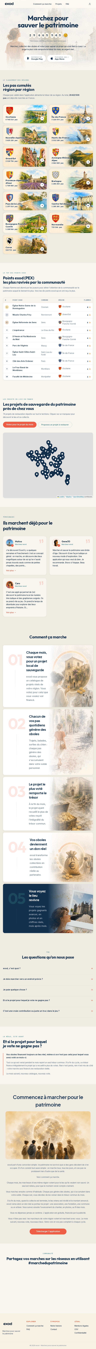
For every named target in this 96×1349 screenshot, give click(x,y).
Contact (53, 1329)
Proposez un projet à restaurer (55, 425)
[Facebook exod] (52, 1303)
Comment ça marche (42, 4)
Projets (59, 4)
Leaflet (61, 497)
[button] (46, 451)
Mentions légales (81, 1326)
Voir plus (10, 571)
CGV (76, 1329)
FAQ (67, 4)
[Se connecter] (90, 4)
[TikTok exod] (44, 1303)
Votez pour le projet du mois (19, 424)
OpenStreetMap (78, 497)
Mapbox (69, 497)
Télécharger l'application (48, 1231)
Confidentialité (80, 1333)
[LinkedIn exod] (60, 1303)
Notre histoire (56, 1326)
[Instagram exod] (36, 1303)
